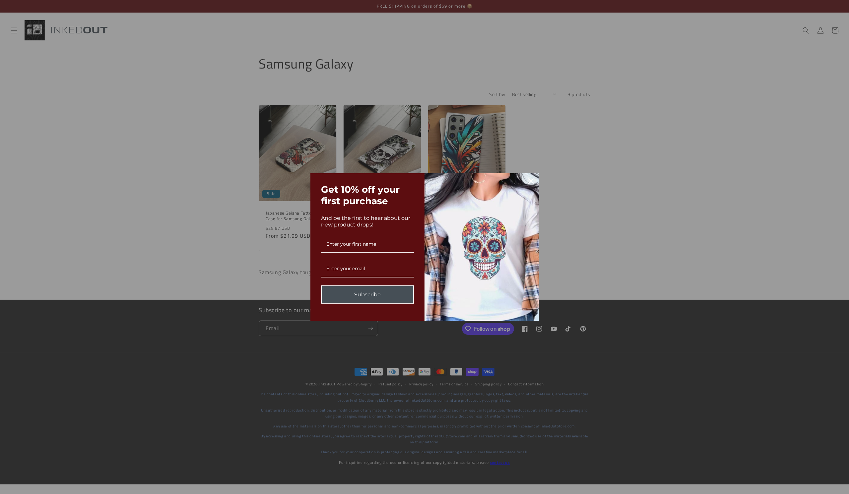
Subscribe (367, 294)
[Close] (531, 181)
